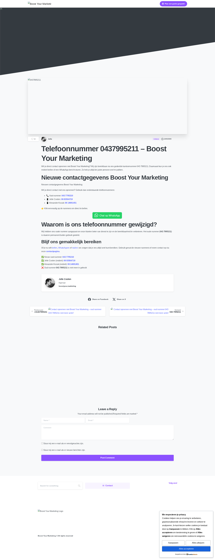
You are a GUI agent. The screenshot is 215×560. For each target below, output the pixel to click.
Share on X (121, 299)
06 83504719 (67, 199)
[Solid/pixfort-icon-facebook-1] (163, 490)
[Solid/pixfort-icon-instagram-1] (168, 490)
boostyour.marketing (67, 286)
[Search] (79, 485)
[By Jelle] (31, 343)
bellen (54, 248)
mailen (75, 248)
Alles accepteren (186, 549)
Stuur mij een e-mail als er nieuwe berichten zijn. (64, 450)
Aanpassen (173, 543)
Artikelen (93, 48)
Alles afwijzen (198, 543)
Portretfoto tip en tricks (45, 380)
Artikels (103, 48)
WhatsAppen (64, 248)
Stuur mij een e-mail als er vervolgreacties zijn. (63, 443)
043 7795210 (67, 196)
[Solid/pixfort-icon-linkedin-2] (174, 490)
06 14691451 (70, 203)
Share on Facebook (100, 299)
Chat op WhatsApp (109, 215)
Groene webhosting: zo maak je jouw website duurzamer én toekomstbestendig (105, 376)
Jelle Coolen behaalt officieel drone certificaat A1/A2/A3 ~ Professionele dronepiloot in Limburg (157, 375)
